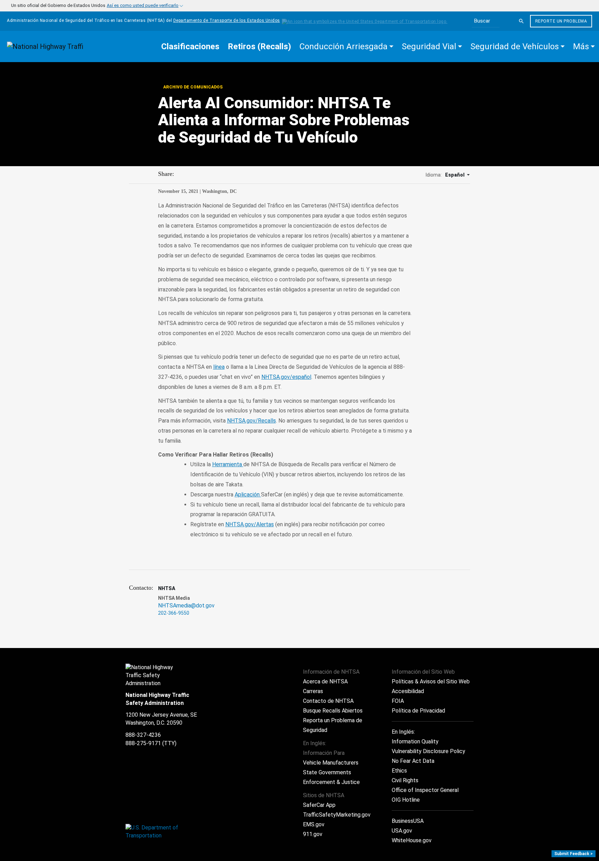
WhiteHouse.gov (412, 840)
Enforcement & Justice (331, 782)
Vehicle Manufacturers (330, 762)
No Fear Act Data (413, 761)
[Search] (521, 21)
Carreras (313, 691)
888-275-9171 (143, 743)
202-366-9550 (173, 613)
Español (455, 175)
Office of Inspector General (425, 790)
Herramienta (227, 464)
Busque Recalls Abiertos (333, 710)
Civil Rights (405, 780)
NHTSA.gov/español (286, 377)
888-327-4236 (143, 735)
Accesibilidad (408, 691)
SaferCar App (319, 805)
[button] (346, 46)
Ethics (399, 770)
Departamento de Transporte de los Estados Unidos (226, 20)
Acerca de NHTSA (325, 681)
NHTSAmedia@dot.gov (186, 605)
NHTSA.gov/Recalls (251, 420)
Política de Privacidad (418, 710)
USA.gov (402, 830)
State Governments (327, 772)
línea (219, 367)
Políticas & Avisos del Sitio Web (431, 681)
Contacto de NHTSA (328, 701)
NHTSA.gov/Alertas (249, 524)
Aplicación (248, 494)
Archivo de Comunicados (192, 87)
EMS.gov (313, 824)
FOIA (398, 701)
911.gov (312, 834)
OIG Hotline (406, 799)
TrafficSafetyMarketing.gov (337, 814)
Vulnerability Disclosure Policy (428, 751)
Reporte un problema (561, 21)
